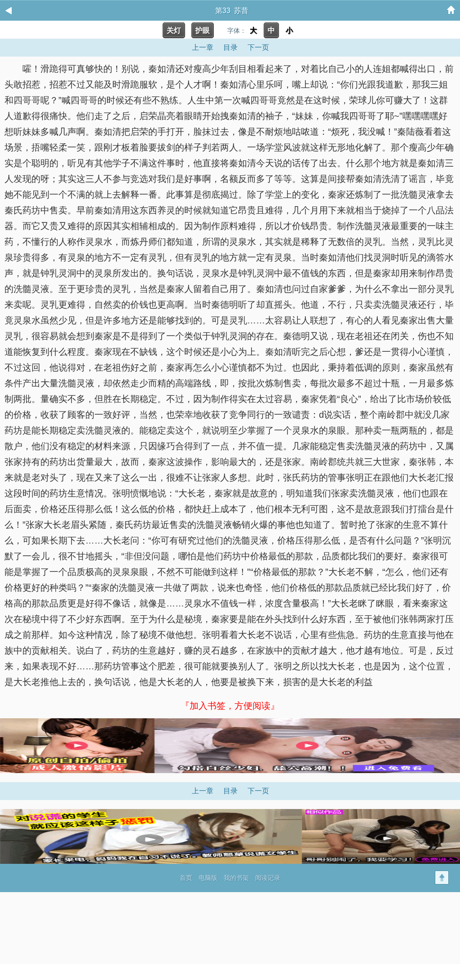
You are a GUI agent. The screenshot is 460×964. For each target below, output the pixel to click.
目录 (230, 47)
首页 (186, 877)
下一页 (258, 47)
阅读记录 (267, 877)
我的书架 (236, 877)
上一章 (202, 47)
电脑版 (208, 877)
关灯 (174, 30)
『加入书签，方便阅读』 (230, 706)
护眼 (202, 30)
